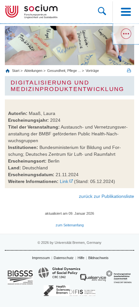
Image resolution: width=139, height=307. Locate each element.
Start (16, 71)
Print (129, 70)
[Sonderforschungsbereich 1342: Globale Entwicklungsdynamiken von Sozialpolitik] (59, 276)
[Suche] (105, 11)
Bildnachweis (98, 258)
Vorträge (92, 71)
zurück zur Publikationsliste (106, 196)
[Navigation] (125, 11)
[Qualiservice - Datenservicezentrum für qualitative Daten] (93, 279)
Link (64, 181)
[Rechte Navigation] (125, 34)
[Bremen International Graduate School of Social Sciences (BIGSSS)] (20, 277)
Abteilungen (33, 71)
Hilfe (81, 258)
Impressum (41, 258)
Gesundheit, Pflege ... (64, 71)
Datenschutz (64, 258)
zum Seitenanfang (70, 225)
